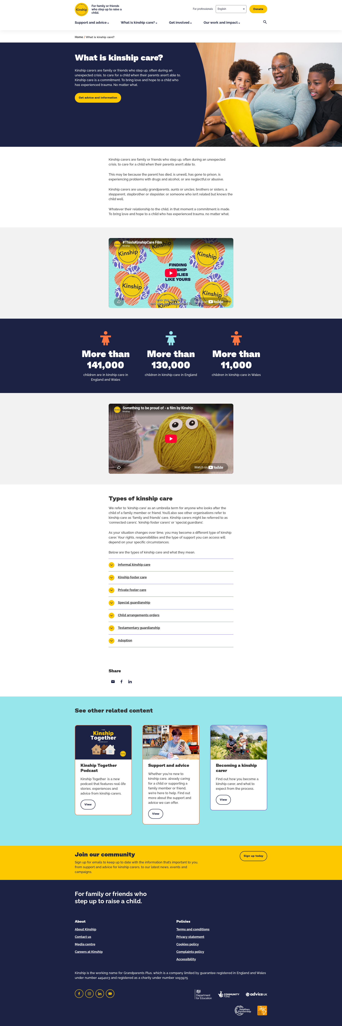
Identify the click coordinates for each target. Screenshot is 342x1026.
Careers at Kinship (89, 952)
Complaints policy (190, 952)
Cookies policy (187, 944)
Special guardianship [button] (134, 602)
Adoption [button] (125, 640)
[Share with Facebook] (121, 681)
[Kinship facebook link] (79, 993)
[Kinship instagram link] (89, 993)
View (88, 805)
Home (79, 37)
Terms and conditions (192, 929)
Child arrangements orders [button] (138, 615)
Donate (258, 9)
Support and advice (91, 22)
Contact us (83, 937)
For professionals (203, 9)
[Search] (265, 25)
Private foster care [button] (132, 590)
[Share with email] (113, 681)
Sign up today (253, 855)
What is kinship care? (138, 22)
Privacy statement (190, 937)
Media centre (85, 944)
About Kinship (85, 929)
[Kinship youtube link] (110, 993)
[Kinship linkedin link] (99, 993)
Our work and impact (221, 22)
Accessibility (186, 959)
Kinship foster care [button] (132, 577)
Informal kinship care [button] (134, 564)
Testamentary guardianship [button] (139, 628)
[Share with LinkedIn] (130, 681)
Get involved (179, 22)
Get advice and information (98, 97)
